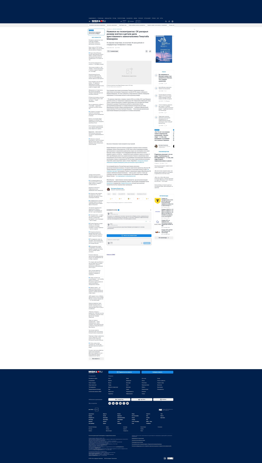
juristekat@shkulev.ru (120, 446)
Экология (159, 385)
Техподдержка (92, 387)
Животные (111, 391)
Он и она (144, 378)
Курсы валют (147, 18)
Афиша (135, 18)
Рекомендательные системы (137, 442)
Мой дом (128, 387)
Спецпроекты (160, 389)
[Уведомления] (169, 21)
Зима (127, 378)
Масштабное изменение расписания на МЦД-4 (95, 33)
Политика (144, 382)
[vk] (113, 403)
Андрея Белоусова (126, 183)
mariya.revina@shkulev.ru (98, 449)
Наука (127, 389)
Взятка (114, 194)
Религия (144, 391)
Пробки (154, 18)
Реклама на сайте (93, 378)
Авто (109, 378)
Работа (143, 387)
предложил (110, 183)
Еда (109, 389)
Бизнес (110, 380)
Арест (109, 194)
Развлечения (145, 389)
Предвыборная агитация (95, 389)
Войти (111, 243)
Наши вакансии (92, 385)
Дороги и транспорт (113, 387)
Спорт (158, 378)
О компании (92, 380)
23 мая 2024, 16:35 (110, 47)
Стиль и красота (161, 380)
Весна (109, 382)
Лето (127, 385)
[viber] (124, 403)
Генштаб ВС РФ (122, 194)
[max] (120, 403)
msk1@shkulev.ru (104, 444)
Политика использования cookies (138, 440)
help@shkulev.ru (98, 447)
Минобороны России (141, 194)
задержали (119, 169)
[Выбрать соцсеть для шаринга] (150, 51)
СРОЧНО (91, 30)
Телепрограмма (121, 18)
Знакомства (129, 18)
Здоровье (110, 393)
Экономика (160, 387)
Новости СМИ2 (111, 254)
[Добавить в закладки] (146, 51)
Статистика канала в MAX (95, 391)
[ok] (116, 403)
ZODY (158, 18)
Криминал (128, 380)
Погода (114, 18)
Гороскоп (140, 18)
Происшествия (145, 385)
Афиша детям (108, 18)
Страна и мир (160, 382)
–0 (149, 221)
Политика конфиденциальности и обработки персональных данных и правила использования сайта (151, 446)
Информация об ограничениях (138, 438)
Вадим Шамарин (131, 194)
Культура (128, 382)
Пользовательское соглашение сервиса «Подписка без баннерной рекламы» (147, 444)
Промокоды (101, 18)
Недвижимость (92, 18)
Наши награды (92, 382)
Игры (161, 18)
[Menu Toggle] (89, 21)
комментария (114, 51)
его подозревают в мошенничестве (125, 176)
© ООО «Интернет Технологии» (110, 458)
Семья (143, 393)
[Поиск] (166, 21)
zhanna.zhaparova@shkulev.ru (94, 453)
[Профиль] (172, 21)
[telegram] (109, 403)
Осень (143, 380)
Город (109, 385)
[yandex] (127, 403)
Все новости (96, 37)
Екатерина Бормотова (117, 188)
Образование (129, 393)
